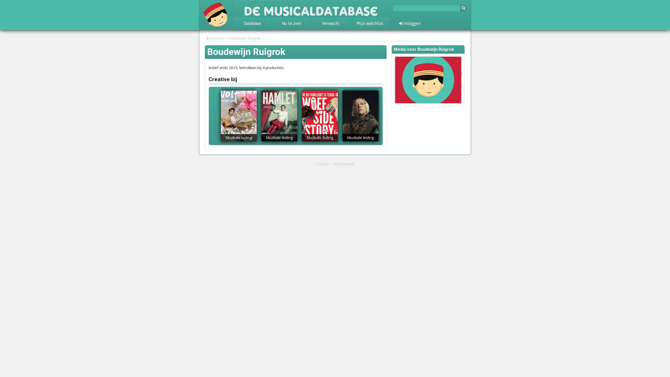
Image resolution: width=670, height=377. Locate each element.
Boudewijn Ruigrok (245, 38)
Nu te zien (291, 23)
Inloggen (412, 23)
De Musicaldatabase (311, 8)
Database (252, 23)
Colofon (322, 164)
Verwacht (330, 23)
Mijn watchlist (369, 23)
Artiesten (217, 38)
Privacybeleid (344, 164)
